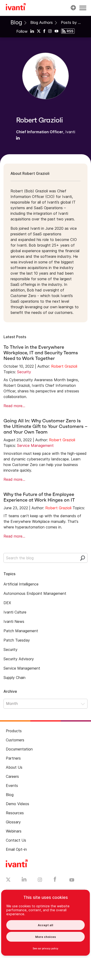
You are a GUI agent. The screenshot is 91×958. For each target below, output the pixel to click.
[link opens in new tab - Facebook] (54, 880)
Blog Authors (41, 22)
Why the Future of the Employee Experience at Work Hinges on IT (39, 497)
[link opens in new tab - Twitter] (8, 880)
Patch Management (21, 630)
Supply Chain (14, 677)
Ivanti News (14, 621)
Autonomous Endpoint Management (35, 593)
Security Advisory (19, 659)
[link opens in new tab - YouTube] (71, 880)
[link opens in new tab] (32, 31)
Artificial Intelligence (21, 584)
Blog (16, 22)
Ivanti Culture (15, 612)
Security (24, 372)
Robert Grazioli (64, 366)
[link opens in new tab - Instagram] (40, 880)
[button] (83, 8)
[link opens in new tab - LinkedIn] (24, 880)
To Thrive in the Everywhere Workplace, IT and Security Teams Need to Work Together (41, 352)
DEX (7, 602)
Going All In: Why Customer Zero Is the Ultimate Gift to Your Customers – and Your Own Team (46, 426)
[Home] (16, 7)
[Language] (72, 8)
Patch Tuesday (17, 640)
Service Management (35, 445)
